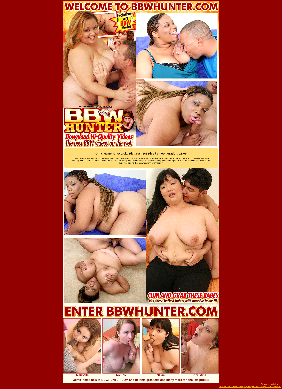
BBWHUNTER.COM (115, 379)
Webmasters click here (271, 384)
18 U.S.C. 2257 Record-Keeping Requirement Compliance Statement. (250, 386)
